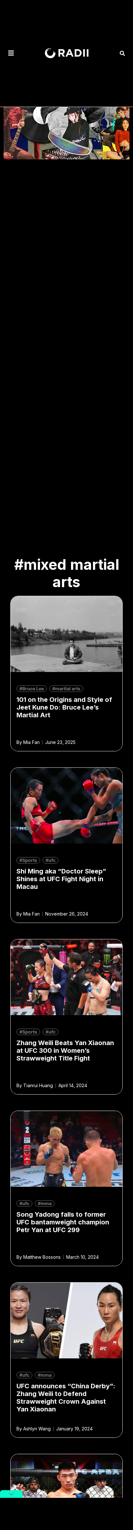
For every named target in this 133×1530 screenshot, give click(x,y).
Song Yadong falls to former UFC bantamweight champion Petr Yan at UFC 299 (62, 1222)
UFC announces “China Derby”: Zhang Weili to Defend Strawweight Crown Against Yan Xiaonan (65, 1397)
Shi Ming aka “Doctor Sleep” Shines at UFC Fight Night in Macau (61, 878)
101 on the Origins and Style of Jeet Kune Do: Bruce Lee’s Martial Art (64, 707)
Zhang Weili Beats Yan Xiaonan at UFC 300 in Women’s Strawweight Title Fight (65, 1050)
